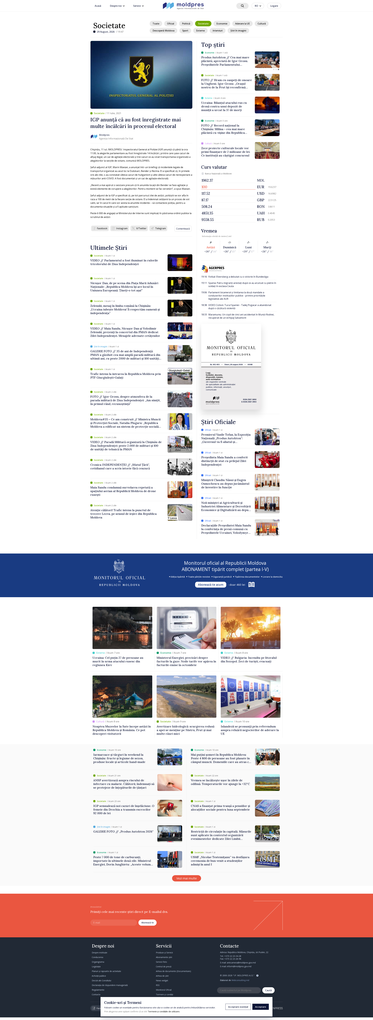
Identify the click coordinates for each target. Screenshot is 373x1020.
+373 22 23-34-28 (232, 956)
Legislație (96, 966)
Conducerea (97, 957)
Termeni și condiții (164, 994)
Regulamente (98, 989)
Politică (186, 23)
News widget (162, 980)
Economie (221, 23)
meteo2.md (226, 236)
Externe (200, 30)
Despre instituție (99, 952)
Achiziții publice (99, 975)
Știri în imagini (238, 30)
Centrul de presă (163, 966)
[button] (274, 69)
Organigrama (98, 961)
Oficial (170, 23)
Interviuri (218, 30)
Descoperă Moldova (163, 30)
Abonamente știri (164, 957)
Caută (268, 990)
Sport (185, 30)
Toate (156, 23)
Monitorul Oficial (163, 989)
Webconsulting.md (240, 980)
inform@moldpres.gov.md (239, 966)
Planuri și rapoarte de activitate (106, 971)
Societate (109, 25)
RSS (158, 985)
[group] (240, 59)
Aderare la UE (242, 23)
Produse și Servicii (164, 952)
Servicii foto (161, 961)
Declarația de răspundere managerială (110, 985)
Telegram (160, 228)
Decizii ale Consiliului (101, 980)
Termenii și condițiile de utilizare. (164, 1011)
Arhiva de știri (162, 975)
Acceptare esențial (238, 1006)
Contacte (96, 994)
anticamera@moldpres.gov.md (241, 962)
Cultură (262, 23)
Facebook (102, 228)
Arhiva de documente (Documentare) (173, 971)
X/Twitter (141, 228)
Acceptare (260, 1006)
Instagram (121, 228)
